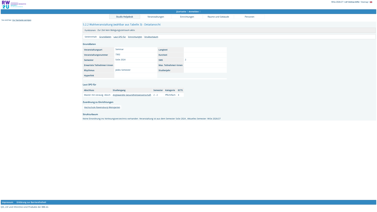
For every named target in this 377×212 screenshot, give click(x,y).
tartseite (181, 11)
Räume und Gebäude (218, 16)
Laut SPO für (120, 36)
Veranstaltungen (156, 16)
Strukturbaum (151, 36)
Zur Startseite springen (21, 20)
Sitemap (364, 2)
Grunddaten (105, 36)
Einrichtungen (187, 16)
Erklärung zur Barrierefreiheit (31, 202)
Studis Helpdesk (124, 16)
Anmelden (194, 11)
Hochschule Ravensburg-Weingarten (102, 107)
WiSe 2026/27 (337, 2)
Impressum (7, 202)
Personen (249, 16)
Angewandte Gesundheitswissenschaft (132, 94)
